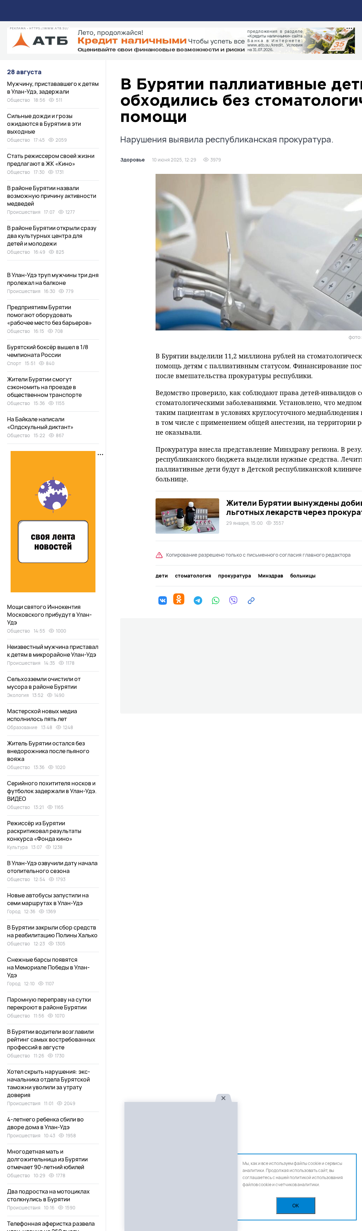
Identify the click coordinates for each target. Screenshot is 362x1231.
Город (14, 911)
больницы (303, 576)
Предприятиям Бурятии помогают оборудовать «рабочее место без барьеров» (49, 315)
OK (295, 1205)
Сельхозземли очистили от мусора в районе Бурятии (44, 683)
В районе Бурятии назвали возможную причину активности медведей (51, 195)
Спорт (14, 363)
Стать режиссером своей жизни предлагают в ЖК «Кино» (50, 160)
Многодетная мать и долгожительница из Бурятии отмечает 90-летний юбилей (47, 1159)
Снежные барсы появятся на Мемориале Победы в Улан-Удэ (48, 967)
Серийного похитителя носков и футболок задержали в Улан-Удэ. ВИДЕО (52, 791)
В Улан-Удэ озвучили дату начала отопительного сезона (52, 867)
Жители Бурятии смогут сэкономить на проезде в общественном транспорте (44, 387)
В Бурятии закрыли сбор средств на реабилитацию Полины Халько (52, 931)
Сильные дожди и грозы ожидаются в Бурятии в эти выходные (44, 123)
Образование (22, 727)
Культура (17, 847)
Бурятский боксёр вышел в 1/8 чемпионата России (47, 351)
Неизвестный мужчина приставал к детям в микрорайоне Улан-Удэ (52, 650)
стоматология (193, 576)
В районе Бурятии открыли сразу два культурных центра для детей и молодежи (52, 235)
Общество (18, 100)
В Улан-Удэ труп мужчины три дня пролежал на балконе (53, 279)
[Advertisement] (181, 1167)
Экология (18, 695)
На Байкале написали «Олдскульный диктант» (40, 423)
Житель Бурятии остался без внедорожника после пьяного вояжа (48, 751)
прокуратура (234, 576)
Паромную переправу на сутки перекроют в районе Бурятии (49, 1003)
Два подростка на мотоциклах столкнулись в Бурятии (48, 1195)
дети (162, 576)
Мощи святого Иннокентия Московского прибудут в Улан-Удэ (49, 614)
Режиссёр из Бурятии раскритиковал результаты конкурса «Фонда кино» (44, 831)
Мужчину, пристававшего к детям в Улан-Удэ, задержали (53, 87)
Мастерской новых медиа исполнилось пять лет (42, 715)
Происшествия (23, 212)
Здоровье (132, 160)
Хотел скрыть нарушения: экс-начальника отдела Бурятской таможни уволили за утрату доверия (48, 1083)
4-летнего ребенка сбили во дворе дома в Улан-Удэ (45, 1123)
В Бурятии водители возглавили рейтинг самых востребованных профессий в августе (51, 1039)
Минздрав (270, 576)
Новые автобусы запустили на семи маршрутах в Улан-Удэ (48, 899)
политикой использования (316, 1177)
